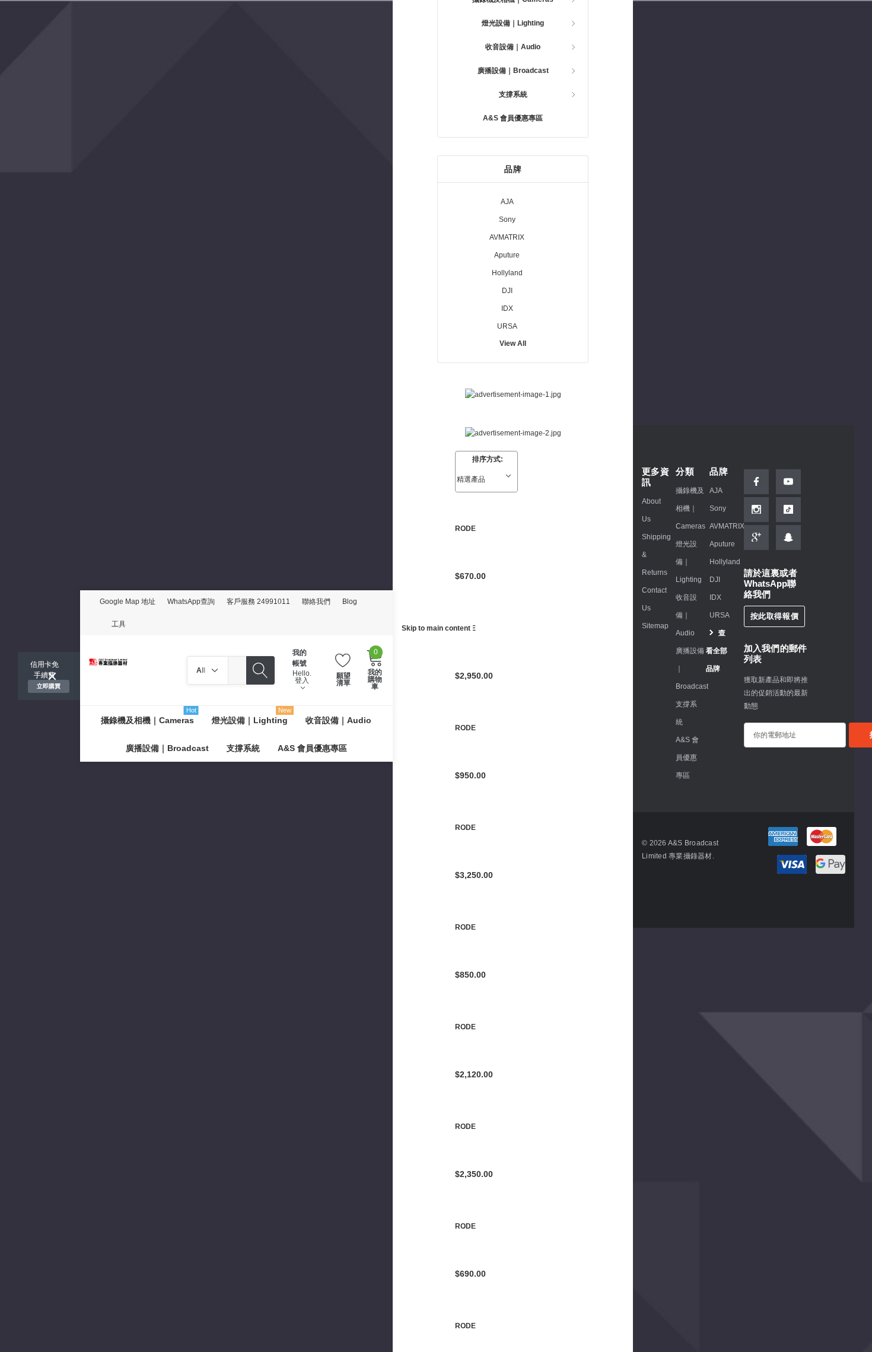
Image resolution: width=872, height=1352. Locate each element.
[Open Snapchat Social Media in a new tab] (788, 537)
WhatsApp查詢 (191, 601)
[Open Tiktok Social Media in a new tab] (788, 509)
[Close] (52, 676)
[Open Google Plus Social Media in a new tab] (756, 537)
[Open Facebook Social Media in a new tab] (756, 481)
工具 (119, 624)
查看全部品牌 (716, 651)
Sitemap (655, 626)
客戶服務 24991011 (258, 601)
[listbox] (486, 479)
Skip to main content (436, 628)
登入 (302, 681)
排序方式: (487, 459)
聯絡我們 (316, 601)
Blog (349, 601)
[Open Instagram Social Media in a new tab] (756, 509)
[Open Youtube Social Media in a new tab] (788, 481)
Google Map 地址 (127, 601)
